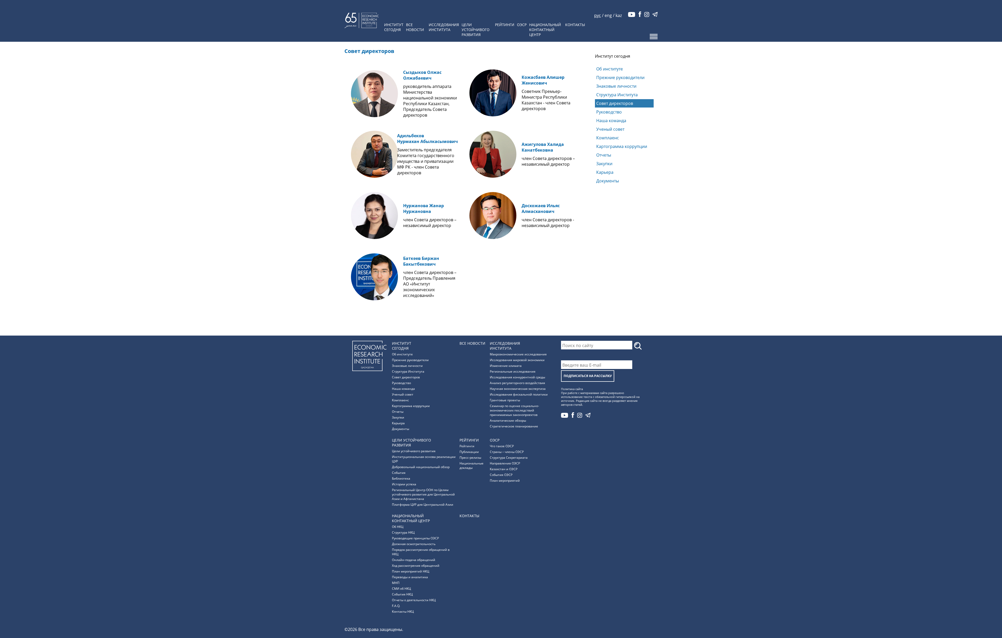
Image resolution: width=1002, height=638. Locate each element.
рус (597, 15)
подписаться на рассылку (588, 376)
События (398, 472)
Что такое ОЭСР (502, 446)
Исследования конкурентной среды (517, 377)
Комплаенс (607, 138)
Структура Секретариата (509, 457)
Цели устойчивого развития (414, 451)
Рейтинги (504, 24)
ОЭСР (522, 24)
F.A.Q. (396, 606)
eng (608, 15)
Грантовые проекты (505, 400)
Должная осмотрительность (414, 544)
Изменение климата (506, 365)
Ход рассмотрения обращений (415, 565)
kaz (619, 15)
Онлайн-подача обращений (413, 560)
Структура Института (617, 95)
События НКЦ (402, 594)
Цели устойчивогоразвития (476, 29)
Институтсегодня (393, 27)
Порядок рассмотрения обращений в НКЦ (421, 551)
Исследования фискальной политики (519, 394)
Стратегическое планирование (514, 426)
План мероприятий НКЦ (410, 571)
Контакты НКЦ (545, 3)
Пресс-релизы (470, 457)
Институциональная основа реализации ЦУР (424, 459)
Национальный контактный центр (545, 29)
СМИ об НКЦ (401, 588)
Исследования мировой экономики (517, 360)
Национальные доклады (472, 465)
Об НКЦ (397, 526)
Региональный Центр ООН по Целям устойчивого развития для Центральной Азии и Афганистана (423, 494)
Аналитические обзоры (508, 420)
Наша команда (611, 120)
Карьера (604, 172)
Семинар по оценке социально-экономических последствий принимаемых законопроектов (514, 410)
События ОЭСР (501, 475)
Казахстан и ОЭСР (503, 469)
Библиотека (401, 478)
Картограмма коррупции (621, 146)
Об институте (609, 69)
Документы (607, 181)
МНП (395, 583)
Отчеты (603, 155)
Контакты (575, 24)
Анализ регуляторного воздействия (517, 383)
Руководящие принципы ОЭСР (415, 538)
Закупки (604, 163)
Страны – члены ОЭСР (507, 452)
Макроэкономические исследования (518, 354)
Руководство (609, 112)
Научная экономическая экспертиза (518, 388)
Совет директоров (614, 103)
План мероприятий (505, 480)
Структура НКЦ (403, 532)
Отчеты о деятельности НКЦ (414, 600)
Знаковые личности (616, 86)
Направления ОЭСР (505, 463)
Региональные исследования (512, 371)
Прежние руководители (620, 77)
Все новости (415, 27)
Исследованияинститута (444, 27)
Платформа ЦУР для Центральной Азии (422, 504)
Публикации (469, 452)
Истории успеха (404, 484)
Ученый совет (610, 129)
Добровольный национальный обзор (421, 467)
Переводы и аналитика (410, 577)
